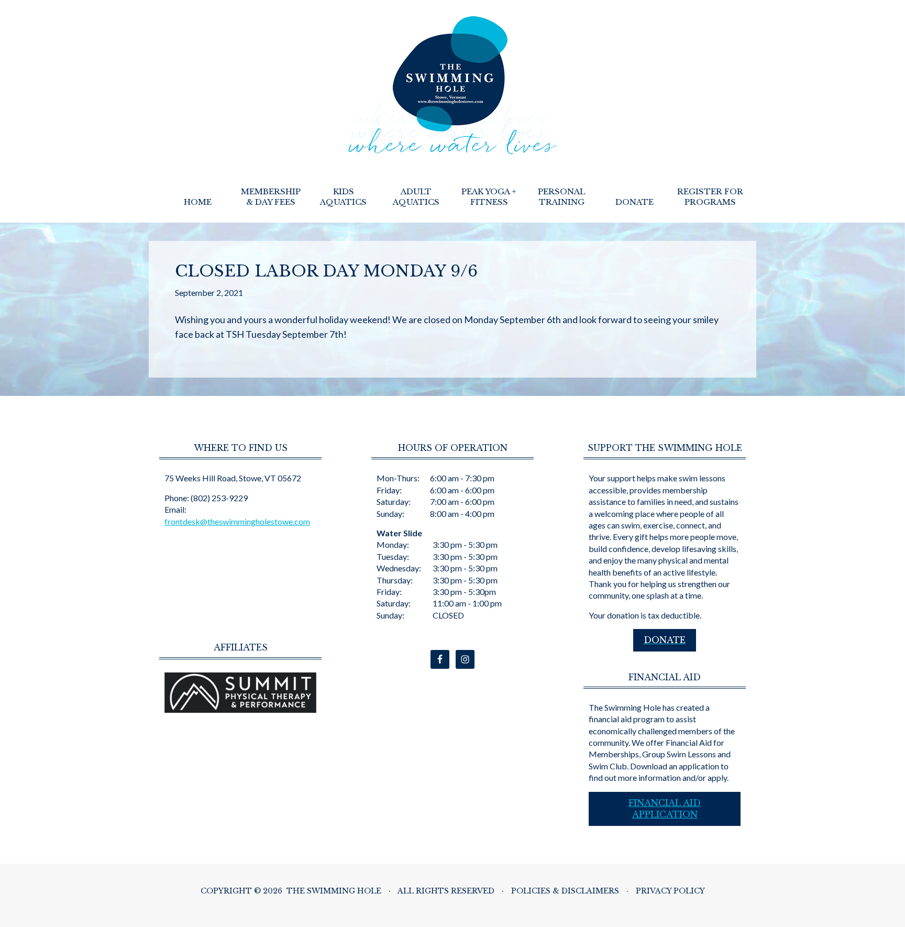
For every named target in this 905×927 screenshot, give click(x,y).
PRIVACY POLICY (670, 891)
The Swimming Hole (452, 85)
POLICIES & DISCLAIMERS (565, 891)
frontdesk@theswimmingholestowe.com (237, 521)
